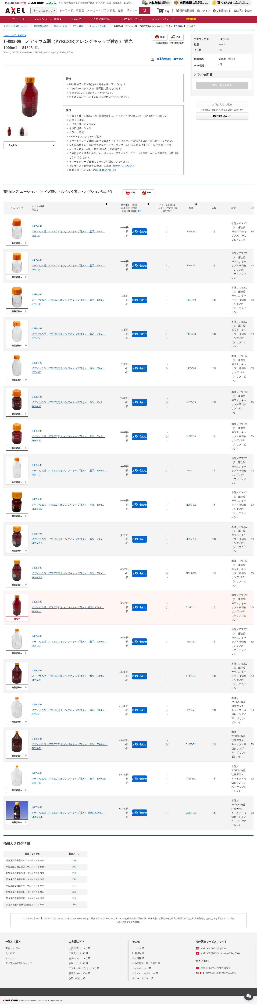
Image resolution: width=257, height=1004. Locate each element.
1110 (74, 873)
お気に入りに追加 (222, 104)
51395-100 (191, 504)
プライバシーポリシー (143, 973)
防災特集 (191, 19)
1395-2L (191, 641)
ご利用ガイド (77, 941)
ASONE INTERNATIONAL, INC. (221, 972)
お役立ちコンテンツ (131, 19)
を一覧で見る (170, 58)
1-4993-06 (37, 602)
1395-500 (191, 368)
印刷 (162, 37)
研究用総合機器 (41, 26)
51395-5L (191, 744)
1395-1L (191, 470)
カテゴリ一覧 (17, 19)
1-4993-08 (37, 739)
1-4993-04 (37, 533)
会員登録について (78, 948)
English (13, 145)
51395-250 (191, 539)
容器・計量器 (60, 26)
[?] (211, 74)
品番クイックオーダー (164, 19)
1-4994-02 (37, 260)
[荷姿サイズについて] (123, 166)
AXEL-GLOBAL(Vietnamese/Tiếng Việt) (220, 953)
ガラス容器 (78, 26)
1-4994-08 (37, 704)
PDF (178, 37)
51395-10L (191, 813)
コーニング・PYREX (14, 35)
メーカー (10, 958)
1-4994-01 (37, 226)
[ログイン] (203, 10)
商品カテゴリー (13, 948)
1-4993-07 (37, 670)
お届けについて (77, 963)
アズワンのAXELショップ (15, 26)
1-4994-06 (37, 465)
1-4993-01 (37, 397)
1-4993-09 (37, 807)
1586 (74, 860)
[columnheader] (69, 208)
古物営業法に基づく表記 (144, 963)
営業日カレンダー (78, 973)
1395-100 (191, 300)
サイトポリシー (140, 968)
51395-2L (191, 676)
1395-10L (191, 778)
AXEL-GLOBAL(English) (213, 948)
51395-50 (191, 436)
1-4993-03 (37, 499)
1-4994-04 (37, 328)
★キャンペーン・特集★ (48, 19)
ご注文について (77, 953)
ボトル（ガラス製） (98, 26)
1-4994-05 (37, 363)
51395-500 (191, 573)
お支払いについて (78, 958)
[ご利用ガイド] (222, 10)
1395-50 (191, 265)
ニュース (136, 948)
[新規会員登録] (185, 10)
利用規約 (136, 953)
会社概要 (136, 958)
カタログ (10, 953)
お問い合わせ (223, 116)
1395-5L (191, 710)
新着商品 (76, 19)
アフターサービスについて (82, 968)
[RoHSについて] (107, 170)
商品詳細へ (17, 243)
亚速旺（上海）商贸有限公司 (216, 967)
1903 (74, 867)
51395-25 (191, 402)
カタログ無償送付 (100, 19)
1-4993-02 (37, 431)
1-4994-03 (37, 294)
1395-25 (191, 231)
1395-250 (191, 334)
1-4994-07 (37, 636)
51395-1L (191, 607)
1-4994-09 (37, 773)
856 (74, 904)
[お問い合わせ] (243, 10)
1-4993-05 (37, 567)
